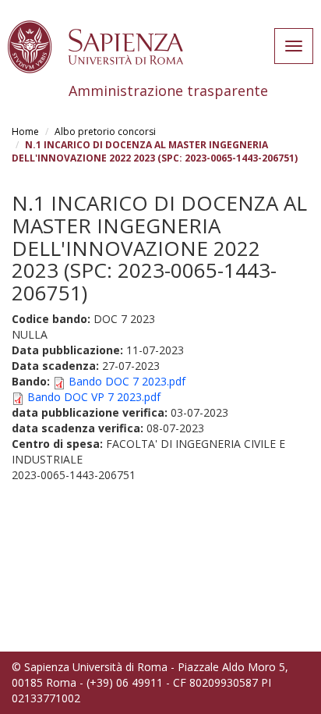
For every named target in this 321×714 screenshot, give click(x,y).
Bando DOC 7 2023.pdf (127, 381)
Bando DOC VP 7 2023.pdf (93, 396)
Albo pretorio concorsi (105, 131)
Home (25, 131)
